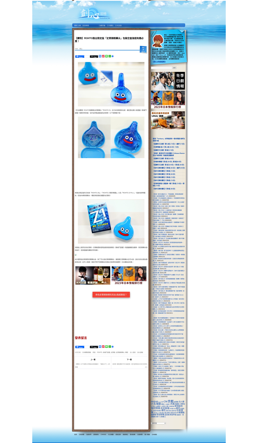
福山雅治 (167, 413)
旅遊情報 (94, 24)
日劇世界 (102, 24)
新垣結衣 (179, 406)
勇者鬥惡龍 (106, 352)
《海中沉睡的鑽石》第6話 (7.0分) (164, 180)
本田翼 (171, 408)
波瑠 (167, 410)
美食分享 (126, 24)
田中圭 (174, 410)
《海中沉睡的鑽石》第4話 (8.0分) (164, 189)
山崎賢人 (158, 406)
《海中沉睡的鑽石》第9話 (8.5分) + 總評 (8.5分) (169, 168)
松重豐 (154, 410)
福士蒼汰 (161, 413)
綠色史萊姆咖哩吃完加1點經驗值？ (111, 295)
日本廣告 (110, 24)
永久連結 (140, 352)
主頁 (77, 24)
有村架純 (155, 408)
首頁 (75, 434)
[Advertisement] (129, 175)
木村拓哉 (165, 408)
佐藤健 (176, 402)
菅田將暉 (160, 415)
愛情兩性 (96, 434)
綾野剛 (153, 415)
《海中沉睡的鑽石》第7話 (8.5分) (164, 174)
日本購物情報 (86, 352)
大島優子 (167, 404)
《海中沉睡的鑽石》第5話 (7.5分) (164, 177)
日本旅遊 (118, 24)
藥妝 (126, 352)
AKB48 (154, 401)
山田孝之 (163, 406)
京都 (171, 401)
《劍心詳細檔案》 (159, 62)
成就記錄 (118, 434)
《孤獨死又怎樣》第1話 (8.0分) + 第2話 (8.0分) (168, 165)
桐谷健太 (158, 410)
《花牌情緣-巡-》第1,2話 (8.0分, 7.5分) (166, 147)
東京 (178, 408)
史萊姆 (113, 352)
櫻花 (163, 410)
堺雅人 (163, 404)
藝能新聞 (85, 24)
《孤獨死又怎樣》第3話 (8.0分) (163, 158)
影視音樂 (132, 434)
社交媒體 (110, 434)
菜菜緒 (166, 415)
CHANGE (103, 434)
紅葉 (177, 413)
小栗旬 (182, 404)
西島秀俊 (173, 415)
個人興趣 (147, 434)
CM (165, 401)
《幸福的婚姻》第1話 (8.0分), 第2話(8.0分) (167, 161)
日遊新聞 (140, 434)
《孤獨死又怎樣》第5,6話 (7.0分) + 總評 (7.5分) (169, 144)
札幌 (174, 408)
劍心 (81, 49)
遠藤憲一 (179, 415)
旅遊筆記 (125, 434)
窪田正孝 (173, 413)
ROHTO (99, 352)
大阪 (172, 404)
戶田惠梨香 (171, 406)
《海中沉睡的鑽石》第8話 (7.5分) (164, 171)
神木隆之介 (156, 412)
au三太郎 (160, 402)
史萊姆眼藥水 (120, 352)
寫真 (177, 404)
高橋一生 (158, 416)
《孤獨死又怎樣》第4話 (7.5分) (163, 150)
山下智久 (153, 406)
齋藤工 (163, 416)
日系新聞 (81, 434)
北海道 (157, 403)
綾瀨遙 (182, 413)
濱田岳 (170, 410)
